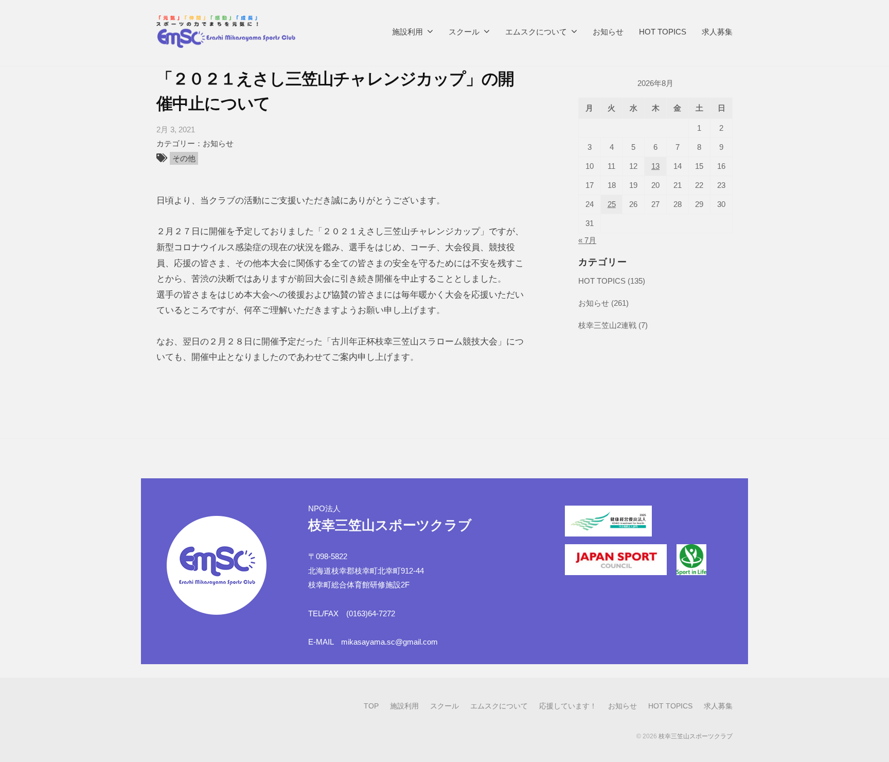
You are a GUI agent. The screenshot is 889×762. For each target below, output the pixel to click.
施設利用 (407, 31)
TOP (371, 706)
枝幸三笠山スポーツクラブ (696, 736)
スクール (464, 31)
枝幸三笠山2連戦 (607, 325)
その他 (183, 158)
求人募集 (717, 31)
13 (655, 166)
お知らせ (608, 31)
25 (612, 204)
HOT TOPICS (662, 31)
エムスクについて (536, 31)
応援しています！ (568, 706)
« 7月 (587, 240)
